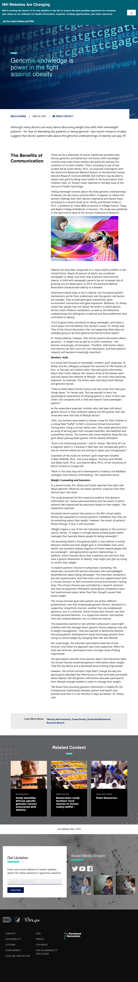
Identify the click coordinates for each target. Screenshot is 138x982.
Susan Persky (79, 719)
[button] (31, 921)
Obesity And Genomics (59, 719)
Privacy (40, 939)
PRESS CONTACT (64, 116)
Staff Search (13, 950)
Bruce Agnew (18, 116)
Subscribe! (16, 890)
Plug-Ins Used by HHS (18, 955)
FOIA (38, 933)
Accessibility (13, 939)
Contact (11, 933)
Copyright (42, 944)
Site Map (10, 944)
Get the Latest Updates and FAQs (18, 21)
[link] (75, 868)
